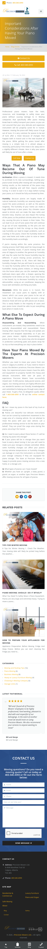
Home (7, 47)
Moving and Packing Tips (14, 668)
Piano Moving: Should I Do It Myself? (22, 593)
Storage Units (9, 684)
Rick (8, 75)
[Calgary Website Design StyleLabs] (36, 929)
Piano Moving (9, 671)
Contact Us (25, 58)
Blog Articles (15, 47)
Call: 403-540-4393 (25, 65)
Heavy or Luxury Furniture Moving (18, 677)
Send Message (22, 843)
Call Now (16, 158)
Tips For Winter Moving (14, 545)
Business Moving (11, 674)
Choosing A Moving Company (16, 680)
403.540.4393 (18, 3)
